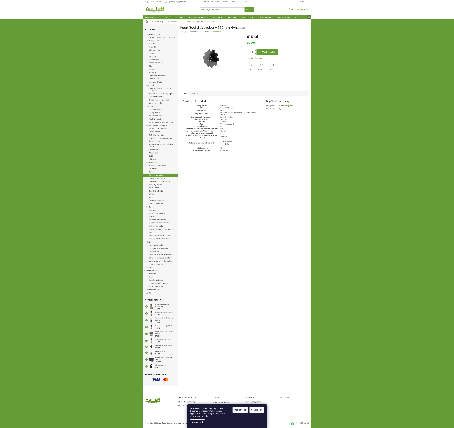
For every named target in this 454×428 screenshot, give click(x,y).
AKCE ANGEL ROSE (156, 286)
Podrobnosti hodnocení (212, 32)
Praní (151, 277)
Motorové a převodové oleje (160, 261)
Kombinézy (154, 60)
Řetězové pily (154, 141)
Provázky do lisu (155, 185)
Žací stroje (153, 210)
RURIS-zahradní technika (156, 125)
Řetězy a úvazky (155, 103)
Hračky (149, 267)
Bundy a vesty (154, 40)
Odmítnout (240, 410)
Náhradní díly (151, 162)
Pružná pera (154, 188)
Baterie (152, 172)
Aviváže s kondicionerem (159, 283)
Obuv (151, 66)
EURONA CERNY (152, 270)
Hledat (249, 10)
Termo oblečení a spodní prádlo (162, 37)
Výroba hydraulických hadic (235, 2)
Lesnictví (150, 85)
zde (206, 416)
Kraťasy (152, 56)
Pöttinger (150, 207)
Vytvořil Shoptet (302, 423)
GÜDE (151, 156)
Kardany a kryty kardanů (159, 223)
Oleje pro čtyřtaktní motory (160, 258)
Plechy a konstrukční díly (159, 235)
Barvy (151, 197)
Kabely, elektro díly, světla (160, 239)
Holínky (152, 69)
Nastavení (197, 422)
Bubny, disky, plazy (157, 226)
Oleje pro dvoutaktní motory (160, 254)
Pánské (152, 44)
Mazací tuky (154, 251)
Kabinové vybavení (157, 200)
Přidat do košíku (268, 52)
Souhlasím (256, 410)
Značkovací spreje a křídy (159, 100)
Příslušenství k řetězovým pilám (162, 93)
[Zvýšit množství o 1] (255, 50)
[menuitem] (152, 17)
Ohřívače (152, 159)
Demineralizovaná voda (158, 248)
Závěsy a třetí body (157, 178)
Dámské (152, 47)
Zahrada (149, 106)
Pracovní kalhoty (156, 63)
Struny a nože (154, 112)
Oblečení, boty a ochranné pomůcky (160, 89)
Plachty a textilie (155, 119)
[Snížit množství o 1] (255, 53)
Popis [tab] (185, 93)
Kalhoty (152, 53)
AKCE (148, 293)
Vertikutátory (154, 132)
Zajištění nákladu (156, 191)
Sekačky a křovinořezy (158, 128)
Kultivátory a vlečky (157, 135)
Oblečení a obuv (153, 34)
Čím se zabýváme (253, 402)
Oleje (148, 242)
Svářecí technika (156, 204)
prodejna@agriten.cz (224, 402)
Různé (151, 194)
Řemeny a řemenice (157, 219)
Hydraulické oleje (156, 245)
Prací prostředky (156, 280)
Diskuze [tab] (195, 93)
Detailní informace (254, 58)
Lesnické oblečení (156, 82)
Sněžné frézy (154, 149)
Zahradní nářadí (155, 109)
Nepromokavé (154, 79)
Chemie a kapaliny (156, 264)
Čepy (151, 216)
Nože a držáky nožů (157, 213)
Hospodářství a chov (157, 165)
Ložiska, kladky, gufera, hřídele (161, 229)
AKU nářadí (153, 153)
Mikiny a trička (154, 50)
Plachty (152, 232)
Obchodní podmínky (210, 2)
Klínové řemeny (155, 116)
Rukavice (152, 72)
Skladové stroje (152, 290)
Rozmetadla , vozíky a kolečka (161, 122)
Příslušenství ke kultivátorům (160, 138)
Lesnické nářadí (155, 97)
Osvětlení (153, 169)
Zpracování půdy (156, 175)
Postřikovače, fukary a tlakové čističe (161, 145)
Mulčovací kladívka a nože (159, 181)
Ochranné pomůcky (157, 75)
